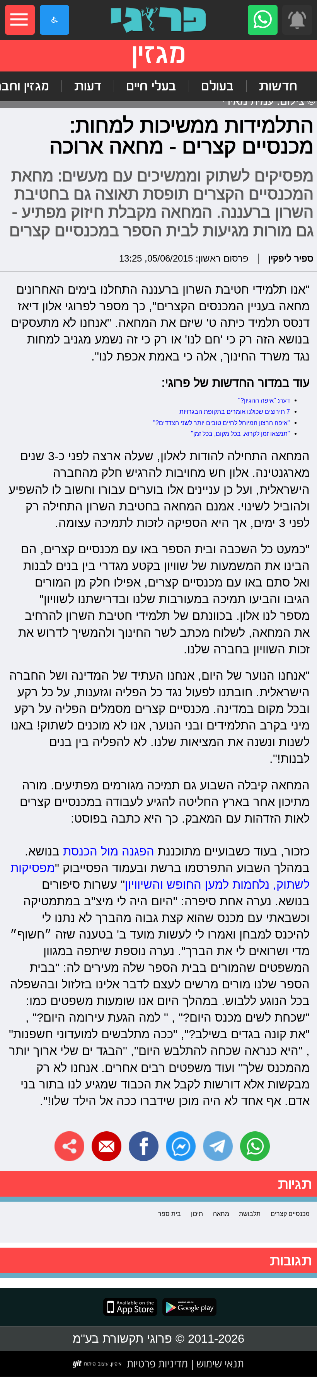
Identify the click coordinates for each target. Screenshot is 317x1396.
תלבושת (250, 1213)
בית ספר (169, 1213)
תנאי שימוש (219, 1363)
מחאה (221, 1213)
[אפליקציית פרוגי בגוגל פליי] (186, 1307)
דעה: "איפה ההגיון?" (264, 400)
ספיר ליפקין (291, 258)
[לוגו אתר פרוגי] (158, 20)
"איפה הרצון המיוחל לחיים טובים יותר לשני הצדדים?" (221, 422)
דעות (87, 86)
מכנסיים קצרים (290, 1213)
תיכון (197, 1213)
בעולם (217, 86)
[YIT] (97, 1364)
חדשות (278, 86)
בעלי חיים (151, 86)
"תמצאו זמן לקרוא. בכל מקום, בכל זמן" (240, 433)
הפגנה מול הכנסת (108, 851)
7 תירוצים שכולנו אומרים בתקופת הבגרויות (234, 411)
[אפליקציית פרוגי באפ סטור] (130, 1307)
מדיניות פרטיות (157, 1363)
